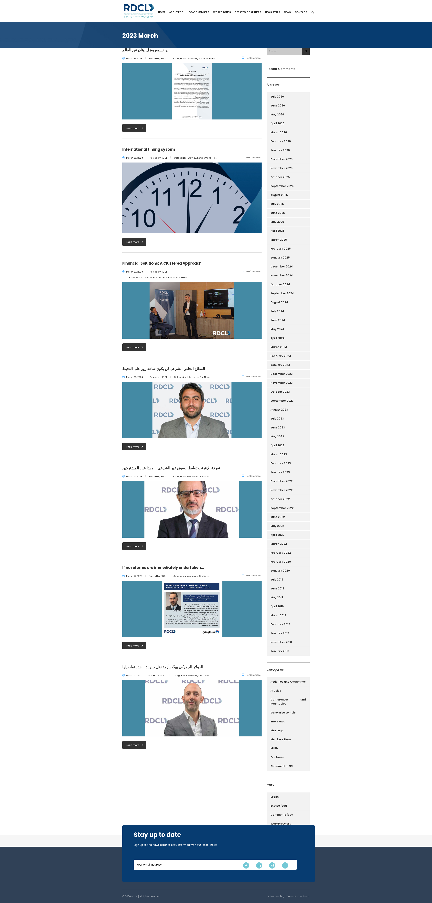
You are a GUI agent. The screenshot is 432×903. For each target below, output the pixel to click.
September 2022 (282, 508)
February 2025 (281, 249)
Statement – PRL (282, 766)
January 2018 (280, 651)
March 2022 (279, 544)
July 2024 (277, 311)
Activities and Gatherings (288, 682)
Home (161, 12)
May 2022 (277, 526)
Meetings (277, 730)
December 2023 (282, 374)
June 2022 (278, 517)
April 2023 (277, 445)
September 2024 (282, 293)
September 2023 (282, 401)
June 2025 (278, 213)
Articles (276, 691)
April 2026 (277, 123)
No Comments (254, 58)
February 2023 (281, 463)
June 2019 (277, 588)
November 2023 (282, 383)
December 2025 (282, 159)
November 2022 (282, 490)
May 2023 (277, 436)
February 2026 (281, 141)
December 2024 (282, 266)
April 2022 (277, 535)
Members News (281, 739)
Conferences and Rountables (288, 702)
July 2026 (277, 97)
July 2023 (277, 419)
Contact (301, 12)
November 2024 (282, 275)
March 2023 (279, 454)
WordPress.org (281, 824)
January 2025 (280, 258)
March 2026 (279, 132)
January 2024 (280, 365)
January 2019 (280, 633)
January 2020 (280, 571)
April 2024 (278, 338)
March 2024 (279, 347)
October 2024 (280, 284)
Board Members (199, 12)
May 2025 (277, 222)
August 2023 (279, 410)
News (287, 12)
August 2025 (279, 195)
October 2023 (280, 392)
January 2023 (280, 472)
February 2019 (280, 624)
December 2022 (282, 481)
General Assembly (283, 713)
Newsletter (272, 12)
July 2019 (277, 580)
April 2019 (277, 606)
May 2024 (277, 329)
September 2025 (282, 186)
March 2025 (279, 240)
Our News (277, 757)
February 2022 (281, 553)
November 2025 (282, 168)
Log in (275, 797)
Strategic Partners (248, 12)
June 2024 (278, 320)
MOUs (274, 748)
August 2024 (279, 302)
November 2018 (281, 642)
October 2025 (280, 177)
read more (132, 128)
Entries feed (279, 806)
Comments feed (282, 815)
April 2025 (277, 231)
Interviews (278, 721)
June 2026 (278, 105)
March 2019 (278, 615)
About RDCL (177, 12)
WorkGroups (222, 12)
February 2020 (281, 562)
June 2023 (278, 427)
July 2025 (277, 204)
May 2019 (277, 597)
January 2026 (280, 150)
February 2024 (281, 356)
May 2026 (277, 114)
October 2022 (280, 499)
